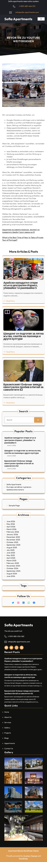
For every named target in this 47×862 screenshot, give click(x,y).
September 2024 (13, 571)
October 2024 (12, 568)
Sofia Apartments (18, 19)
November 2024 (13, 566)
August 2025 (12, 547)
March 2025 (11, 560)
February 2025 (13, 563)
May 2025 (11, 555)
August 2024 (12, 573)
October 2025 (12, 542)
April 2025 (11, 558)
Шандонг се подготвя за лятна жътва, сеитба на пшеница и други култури (22, 451)
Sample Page (14, 505)
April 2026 (11, 526)
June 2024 (11, 576)
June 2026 (11, 521)
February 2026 (13, 532)
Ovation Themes (30, 856)
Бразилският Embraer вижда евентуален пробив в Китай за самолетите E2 (19, 463)
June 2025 (11, 553)
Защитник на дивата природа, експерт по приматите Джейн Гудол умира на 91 (21, 231)
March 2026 (11, 529)
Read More (11, 301)
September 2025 (13, 545)
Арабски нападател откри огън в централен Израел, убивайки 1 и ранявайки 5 (20, 440)
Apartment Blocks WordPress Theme (23, 850)
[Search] (38, 420)
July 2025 (10, 550)
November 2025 (13, 539)
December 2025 (13, 537)
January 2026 (12, 534)
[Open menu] (41, 19)
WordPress (23, 858)
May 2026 (11, 524)
